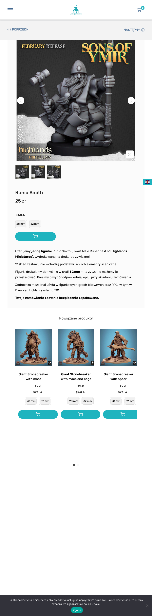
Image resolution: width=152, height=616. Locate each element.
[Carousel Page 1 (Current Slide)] (74, 465)
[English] (147, 181)
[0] (139, 9)
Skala (20, 215)
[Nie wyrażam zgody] (147, 605)
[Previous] (20, 100)
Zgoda (77, 610)
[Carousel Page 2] (78, 465)
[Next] (131, 100)
